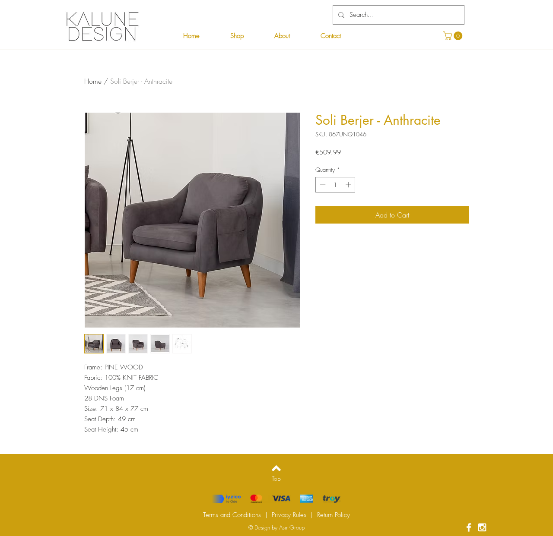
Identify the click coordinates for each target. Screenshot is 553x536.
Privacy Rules (289, 515)
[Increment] (349, 184)
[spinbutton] (335, 184)
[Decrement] (322, 184)
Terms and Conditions (232, 515)
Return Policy (333, 515)
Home (93, 81)
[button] (453, 36)
